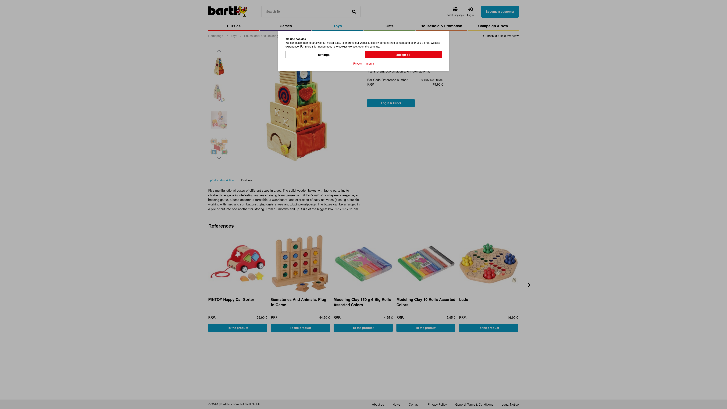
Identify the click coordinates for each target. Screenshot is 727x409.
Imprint (370, 63)
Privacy (357, 63)
